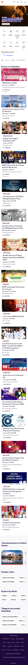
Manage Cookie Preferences (13, 653)
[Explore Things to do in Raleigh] (16, 581)
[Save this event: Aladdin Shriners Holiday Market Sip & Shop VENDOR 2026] (20, 248)
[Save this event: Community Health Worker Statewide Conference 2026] (20, 397)
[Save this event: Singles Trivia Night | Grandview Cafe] (20, 131)
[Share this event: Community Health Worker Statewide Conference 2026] (24, 397)
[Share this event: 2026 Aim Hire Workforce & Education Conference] (24, 424)
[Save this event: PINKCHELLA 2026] (20, 78)
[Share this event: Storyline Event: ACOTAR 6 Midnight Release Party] (24, 189)
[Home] (2, 2)
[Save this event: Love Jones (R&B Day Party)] (20, 309)
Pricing (12, 638)
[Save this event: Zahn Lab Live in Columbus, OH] (20, 368)
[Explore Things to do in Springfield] (18, 624)
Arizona (14, 595)
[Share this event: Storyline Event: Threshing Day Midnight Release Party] (24, 219)
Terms (3, 650)
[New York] (12, 563)
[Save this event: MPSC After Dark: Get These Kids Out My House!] (20, 161)
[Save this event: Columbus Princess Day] (20, 515)
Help (12, 642)
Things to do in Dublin (8, 620)
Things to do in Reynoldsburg (10, 616)
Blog (8, 642)
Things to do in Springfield (9, 624)
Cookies (22, 650)
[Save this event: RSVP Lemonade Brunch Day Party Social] (20, 280)
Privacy (9, 650)
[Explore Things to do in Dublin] (16, 620)
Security (10, 646)
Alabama (4, 595)
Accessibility (15, 650)
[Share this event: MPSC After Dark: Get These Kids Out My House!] (24, 161)
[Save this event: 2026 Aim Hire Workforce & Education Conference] (20, 424)
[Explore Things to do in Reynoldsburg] (19, 616)
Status (22, 646)
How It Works (5, 638)
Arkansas (13, 599)
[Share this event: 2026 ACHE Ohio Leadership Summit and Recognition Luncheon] (24, 482)
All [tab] (2, 60)
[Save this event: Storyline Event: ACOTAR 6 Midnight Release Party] (20, 189)
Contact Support (20, 638)
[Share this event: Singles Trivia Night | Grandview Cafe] (24, 131)
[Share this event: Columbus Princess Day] (24, 515)
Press (22, 642)
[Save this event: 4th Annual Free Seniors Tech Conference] (20, 105)
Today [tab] (13, 60)
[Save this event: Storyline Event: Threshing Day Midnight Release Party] (20, 219)
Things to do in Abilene (8, 577)
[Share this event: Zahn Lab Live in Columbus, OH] (24, 368)
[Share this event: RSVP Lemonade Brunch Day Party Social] (24, 280)
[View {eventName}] (14, 74)
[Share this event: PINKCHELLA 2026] (24, 78)
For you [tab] (7, 60)
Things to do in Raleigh (8, 581)
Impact (4, 646)
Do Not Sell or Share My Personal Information (14, 657)
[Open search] (14, 2)
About (4, 642)
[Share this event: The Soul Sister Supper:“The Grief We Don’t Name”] (24, 451)
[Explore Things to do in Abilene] (16, 577)
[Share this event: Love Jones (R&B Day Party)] (24, 309)
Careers (17, 642)
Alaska (4, 599)
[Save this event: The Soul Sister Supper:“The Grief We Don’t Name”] (20, 451)
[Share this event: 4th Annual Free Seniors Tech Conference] (24, 105)
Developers (16, 646)
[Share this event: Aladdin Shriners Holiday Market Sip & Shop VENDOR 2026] (24, 248)
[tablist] (13, 60)
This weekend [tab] (21, 60)
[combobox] (15, 55)
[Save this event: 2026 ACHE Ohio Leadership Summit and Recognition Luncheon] (20, 482)
